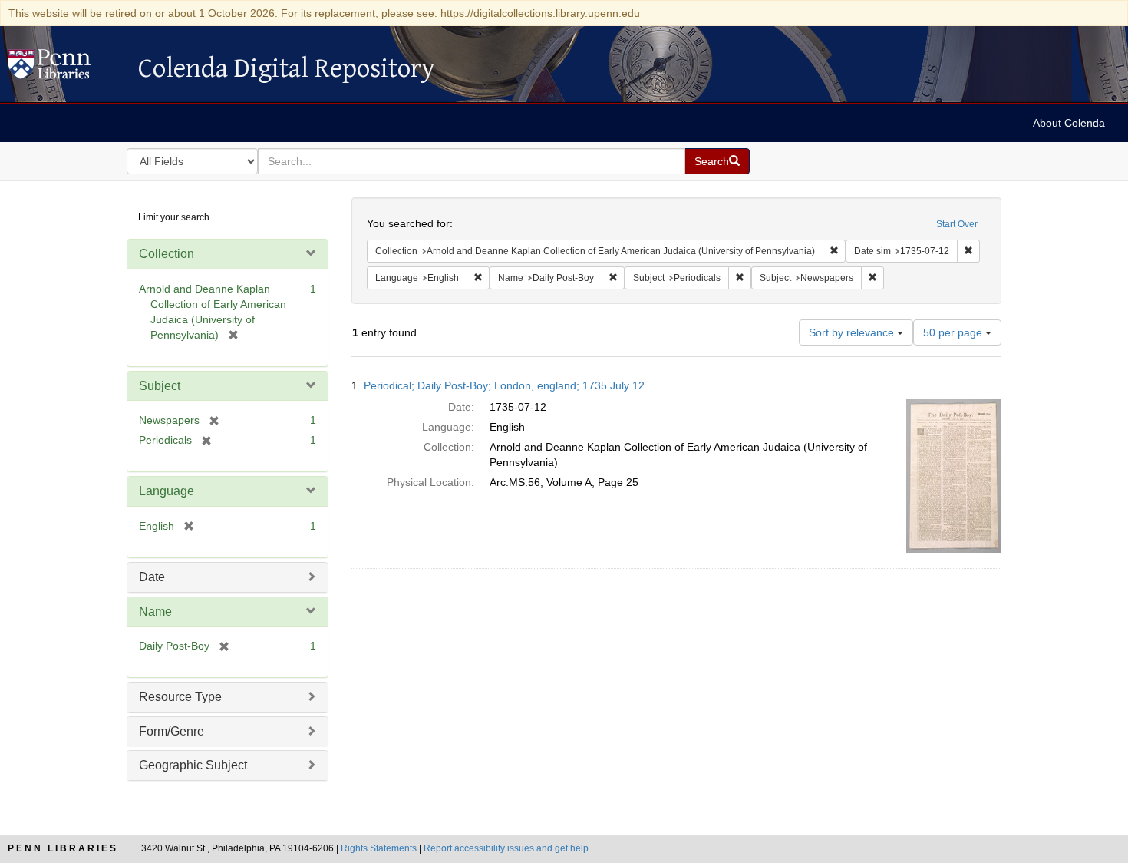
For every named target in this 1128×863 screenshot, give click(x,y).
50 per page (954, 332)
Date (152, 577)
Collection (166, 253)
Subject (159, 385)
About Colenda (1069, 123)
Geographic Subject (193, 765)
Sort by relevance (853, 332)
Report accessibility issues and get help (506, 848)
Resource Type (180, 696)
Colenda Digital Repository (65, 68)
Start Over (957, 224)
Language (166, 491)
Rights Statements (379, 848)
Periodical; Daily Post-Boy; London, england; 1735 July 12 (504, 385)
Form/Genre (171, 731)
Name (155, 611)
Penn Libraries (63, 848)
